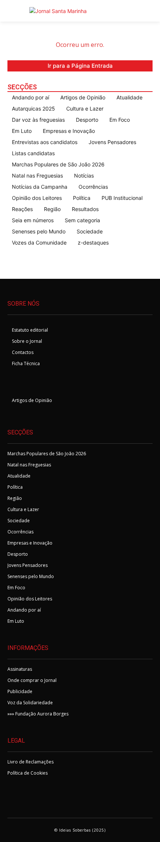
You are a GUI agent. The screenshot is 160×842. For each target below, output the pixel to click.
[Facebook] (15, 383)
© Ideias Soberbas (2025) (80, 830)
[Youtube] (52, 383)
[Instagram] (34, 383)
